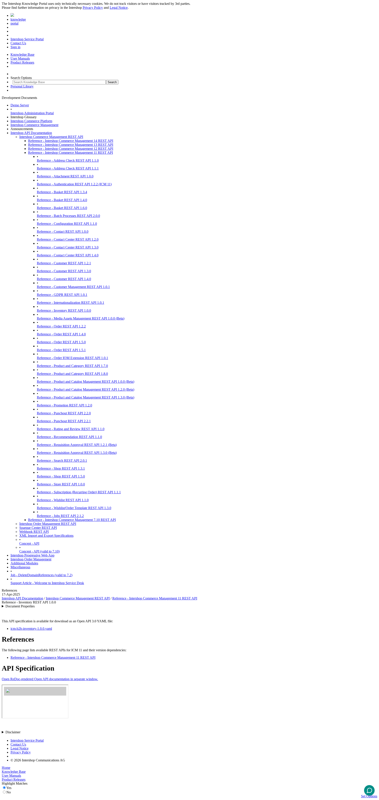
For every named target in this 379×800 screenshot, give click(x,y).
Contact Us (18, 43)
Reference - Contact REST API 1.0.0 (62, 231)
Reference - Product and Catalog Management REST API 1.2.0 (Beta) (85, 389)
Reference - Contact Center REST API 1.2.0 (67, 239)
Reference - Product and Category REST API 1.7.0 (72, 366)
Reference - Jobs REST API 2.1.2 (60, 516)
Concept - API (29, 543)
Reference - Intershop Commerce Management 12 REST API (70, 148)
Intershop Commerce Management (34, 125)
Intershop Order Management (31, 559)
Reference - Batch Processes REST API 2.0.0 (68, 216)
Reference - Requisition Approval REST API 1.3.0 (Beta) (77, 453)
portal (14, 23)
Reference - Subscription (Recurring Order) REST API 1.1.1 (79, 492)
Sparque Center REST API (38, 528)
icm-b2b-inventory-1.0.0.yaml (31, 628)
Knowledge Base (22, 54)
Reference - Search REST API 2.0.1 (62, 460)
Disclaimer (12, 732)
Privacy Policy (93, 7)
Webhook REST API (34, 531)
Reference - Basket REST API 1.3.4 (62, 192)
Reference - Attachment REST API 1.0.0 (65, 176)
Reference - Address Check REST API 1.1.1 (68, 168)
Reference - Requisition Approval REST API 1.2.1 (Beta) (77, 445)
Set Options (369, 796)
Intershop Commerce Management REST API (51, 137)
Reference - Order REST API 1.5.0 (61, 342)
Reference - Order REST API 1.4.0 (61, 334)
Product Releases (22, 62)
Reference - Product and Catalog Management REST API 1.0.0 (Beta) (85, 381)
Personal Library (22, 86)
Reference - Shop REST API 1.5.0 (61, 476)
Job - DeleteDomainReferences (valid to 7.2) (41, 575)
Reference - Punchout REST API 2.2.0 (64, 413)
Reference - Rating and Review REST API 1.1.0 (70, 429)
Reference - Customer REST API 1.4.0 (64, 279)
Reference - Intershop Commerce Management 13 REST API (70, 145)
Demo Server (20, 105)
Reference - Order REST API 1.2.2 (61, 326)
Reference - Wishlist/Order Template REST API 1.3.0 (74, 508)
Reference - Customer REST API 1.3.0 (64, 271)
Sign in (15, 47)
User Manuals (20, 58)
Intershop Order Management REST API (47, 524)
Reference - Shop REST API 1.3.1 (61, 468)
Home (6, 768)
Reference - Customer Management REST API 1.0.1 (73, 287)
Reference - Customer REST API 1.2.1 (64, 263)
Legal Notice (119, 7)
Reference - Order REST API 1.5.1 (61, 350)
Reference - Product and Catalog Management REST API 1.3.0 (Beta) (85, 397)
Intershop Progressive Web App (32, 555)
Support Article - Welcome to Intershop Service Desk (47, 583)
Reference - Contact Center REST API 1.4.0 (67, 255)
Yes (8, 788)
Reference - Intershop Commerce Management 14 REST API (70, 141)
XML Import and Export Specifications (46, 535)
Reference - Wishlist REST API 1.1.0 (63, 500)
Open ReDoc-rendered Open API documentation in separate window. (50, 679)
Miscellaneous (20, 567)
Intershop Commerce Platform (31, 121)
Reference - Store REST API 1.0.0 (61, 484)
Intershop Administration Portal (32, 113)
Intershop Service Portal (27, 39)
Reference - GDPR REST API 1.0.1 (62, 295)
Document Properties (20, 606)
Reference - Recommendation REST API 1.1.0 (69, 437)
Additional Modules (24, 563)
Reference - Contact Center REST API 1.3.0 (67, 247)
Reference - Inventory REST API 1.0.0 (64, 310)
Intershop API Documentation (31, 133)
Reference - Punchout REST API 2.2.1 (64, 421)
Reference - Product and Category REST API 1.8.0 (72, 374)
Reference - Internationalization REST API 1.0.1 (70, 302)
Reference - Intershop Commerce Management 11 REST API (70, 152)
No (8, 792)
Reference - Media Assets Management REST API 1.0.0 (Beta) (80, 318)
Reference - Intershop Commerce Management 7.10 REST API (72, 520)
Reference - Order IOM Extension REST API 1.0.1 (72, 358)
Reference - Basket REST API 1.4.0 (62, 200)
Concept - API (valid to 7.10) (39, 551)
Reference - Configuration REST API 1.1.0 (67, 224)
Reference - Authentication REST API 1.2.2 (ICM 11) (74, 184)
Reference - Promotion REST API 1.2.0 (64, 405)
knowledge (18, 19)
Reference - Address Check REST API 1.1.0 (68, 160)
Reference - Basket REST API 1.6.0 (62, 208)
